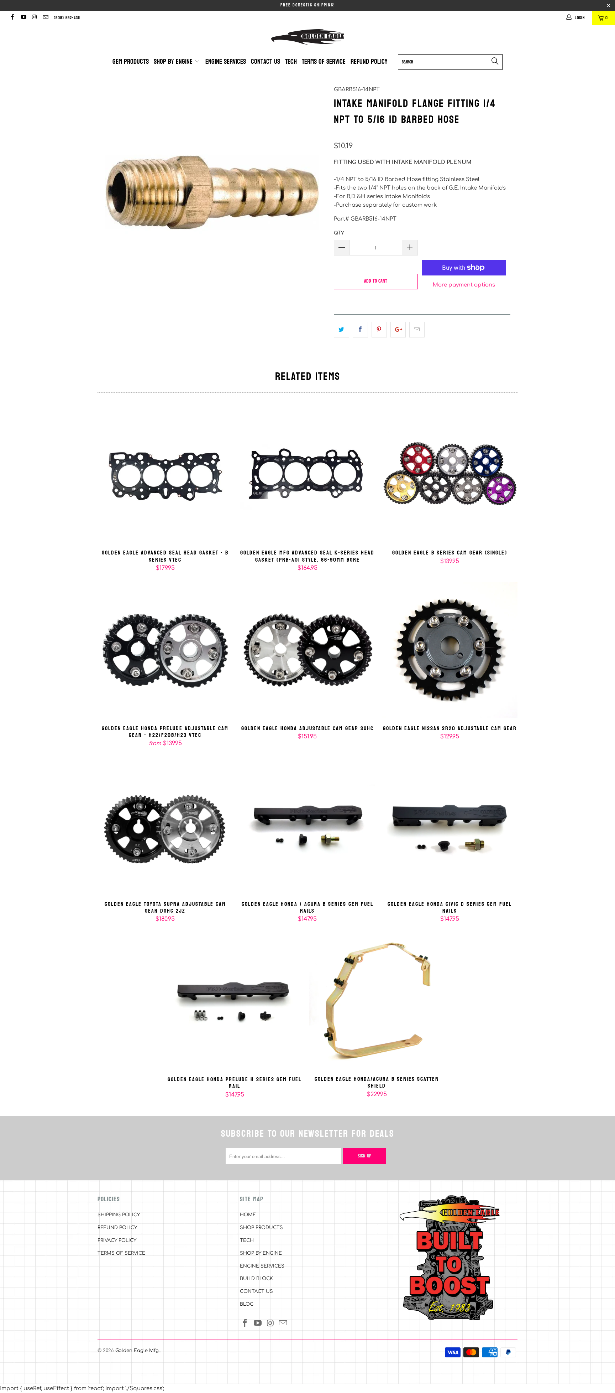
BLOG (246, 1304)
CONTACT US (256, 1291)
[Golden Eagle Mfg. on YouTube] (23, 17)
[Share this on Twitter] (341, 329)
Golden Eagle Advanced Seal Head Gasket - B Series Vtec (165, 474)
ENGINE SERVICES (262, 1266)
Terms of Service (324, 62)
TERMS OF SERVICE (121, 1253)
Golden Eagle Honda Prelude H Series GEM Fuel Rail (234, 1001)
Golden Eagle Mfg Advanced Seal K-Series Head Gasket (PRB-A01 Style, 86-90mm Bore (307, 474)
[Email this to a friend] (417, 329)
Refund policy (369, 62)
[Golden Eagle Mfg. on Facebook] (12, 17)
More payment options (464, 285)
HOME (248, 1214)
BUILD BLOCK (256, 1278)
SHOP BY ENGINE (261, 1253)
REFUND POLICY (117, 1227)
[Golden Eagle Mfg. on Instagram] (34, 17)
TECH (247, 1240)
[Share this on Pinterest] (379, 329)
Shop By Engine (174, 62)
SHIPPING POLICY (119, 1214)
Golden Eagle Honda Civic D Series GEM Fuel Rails (449, 825)
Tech (291, 62)
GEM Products (130, 62)
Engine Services (225, 62)
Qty (339, 233)
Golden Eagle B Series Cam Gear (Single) (449, 474)
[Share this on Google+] (398, 329)
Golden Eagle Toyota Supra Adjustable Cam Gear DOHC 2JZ (165, 825)
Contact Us (265, 62)
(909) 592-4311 (67, 18)
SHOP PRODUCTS (261, 1227)
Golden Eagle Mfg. (137, 1350)
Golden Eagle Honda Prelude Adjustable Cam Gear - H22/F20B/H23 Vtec (165, 650)
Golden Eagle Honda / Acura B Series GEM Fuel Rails (307, 825)
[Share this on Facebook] (360, 329)
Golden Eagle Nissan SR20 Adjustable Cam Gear (449, 650)
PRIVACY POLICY (117, 1240)
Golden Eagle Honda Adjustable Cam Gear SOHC (307, 650)
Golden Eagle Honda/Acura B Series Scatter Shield (377, 1000)
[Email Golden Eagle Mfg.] (45, 17)
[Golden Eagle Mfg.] (307, 37)
